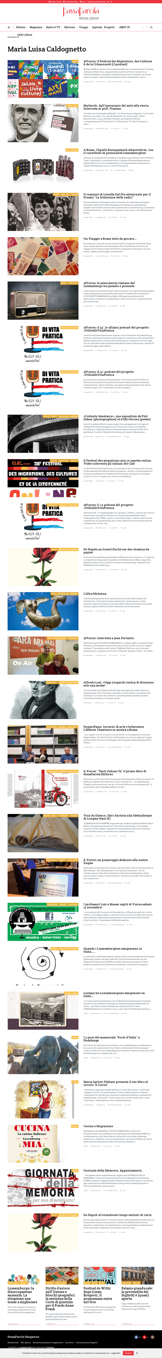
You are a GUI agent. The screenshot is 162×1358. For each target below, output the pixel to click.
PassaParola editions (71, 2)
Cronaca (74, 150)
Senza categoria (72, 194)
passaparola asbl (25, 1347)
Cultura (69, 106)
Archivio (69, 1342)
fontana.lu (50, 1347)
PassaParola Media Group (97, 2)
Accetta (128, 1353)
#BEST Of (124, 27)
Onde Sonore (72, 283)
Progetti (109, 27)
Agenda (97, 27)
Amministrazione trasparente (48, 1342)
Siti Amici (26, 1342)
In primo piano (64, 416)
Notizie (21, 27)
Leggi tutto (115, 1353)
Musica (74, 61)
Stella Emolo (88, 703)
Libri (75, 106)
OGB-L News (24, 34)
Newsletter (13, 1342)
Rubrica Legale (60, 1283)
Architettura (127, 1283)
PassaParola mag (55, 2)
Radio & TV (53, 27)
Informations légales (86, 1342)
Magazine (36, 27)
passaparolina (88, 81)
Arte (67, 150)
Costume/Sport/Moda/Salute (59, 239)
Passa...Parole (72, 682)
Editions (69, 27)
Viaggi (83, 27)
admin (86, 1013)
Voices (83, 2)
